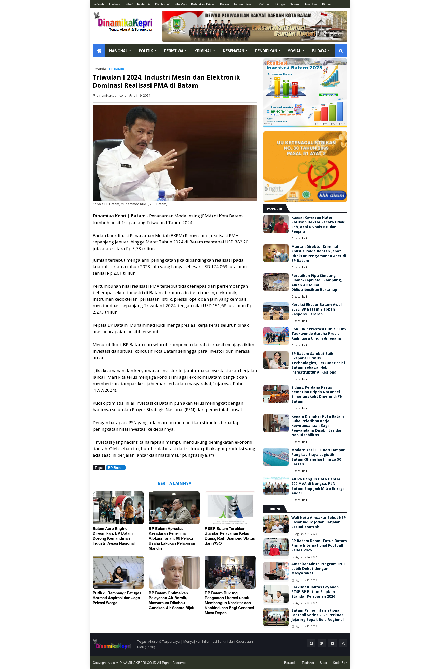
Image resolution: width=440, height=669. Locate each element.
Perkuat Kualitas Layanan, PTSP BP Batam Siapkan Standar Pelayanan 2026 (315, 592)
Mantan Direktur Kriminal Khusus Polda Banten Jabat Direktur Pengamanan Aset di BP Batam (318, 253)
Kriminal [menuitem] (203, 50)
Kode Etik (143, 4)
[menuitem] (99, 50)
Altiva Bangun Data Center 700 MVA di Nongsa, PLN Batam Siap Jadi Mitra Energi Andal (317, 486)
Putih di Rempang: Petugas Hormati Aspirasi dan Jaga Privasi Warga (117, 598)
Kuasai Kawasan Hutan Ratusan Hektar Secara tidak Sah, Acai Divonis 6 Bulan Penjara (318, 224)
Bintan (326, 4)
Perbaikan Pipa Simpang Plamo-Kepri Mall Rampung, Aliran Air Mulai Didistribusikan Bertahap (316, 282)
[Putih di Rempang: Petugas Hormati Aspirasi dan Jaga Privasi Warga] (118, 572)
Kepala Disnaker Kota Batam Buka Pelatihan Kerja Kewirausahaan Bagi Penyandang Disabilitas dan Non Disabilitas (317, 425)
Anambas (311, 4)
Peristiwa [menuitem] (173, 50)
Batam (224, 4)
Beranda (99, 4)
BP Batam (116, 68)
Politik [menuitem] (146, 50)
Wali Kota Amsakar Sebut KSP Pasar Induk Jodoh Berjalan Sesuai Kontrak (318, 522)
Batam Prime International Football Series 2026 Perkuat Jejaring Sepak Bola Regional (317, 615)
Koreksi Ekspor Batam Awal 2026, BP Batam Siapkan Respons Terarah (316, 309)
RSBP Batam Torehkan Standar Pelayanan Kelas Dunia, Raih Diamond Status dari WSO (230, 536)
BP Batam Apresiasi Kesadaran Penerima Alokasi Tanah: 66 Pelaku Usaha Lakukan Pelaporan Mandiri (172, 538)
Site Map (180, 4)
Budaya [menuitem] (319, 50)
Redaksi (115, 4)
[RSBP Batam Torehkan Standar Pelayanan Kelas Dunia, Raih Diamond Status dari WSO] (230, 507)
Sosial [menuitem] (294, 50)
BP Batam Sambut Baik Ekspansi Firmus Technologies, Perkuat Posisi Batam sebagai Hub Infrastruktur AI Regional (318, 363)
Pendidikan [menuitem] (266, 50)
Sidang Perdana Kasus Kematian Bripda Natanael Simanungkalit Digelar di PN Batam (317, 394)
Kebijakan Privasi (203, 4)
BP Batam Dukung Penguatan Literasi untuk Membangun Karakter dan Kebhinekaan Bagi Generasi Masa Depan (229, 602)
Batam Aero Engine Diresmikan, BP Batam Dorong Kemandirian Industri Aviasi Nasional (114, 536)
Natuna (295, 4)
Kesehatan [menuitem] (233, 50)
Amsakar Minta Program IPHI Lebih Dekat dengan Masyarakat (318, 568)
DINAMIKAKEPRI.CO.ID (138, 662)
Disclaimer (162, 4)
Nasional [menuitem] (118, 50)
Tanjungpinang (243, 4)
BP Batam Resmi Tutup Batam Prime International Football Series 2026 (319, 545)
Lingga (280, 4)
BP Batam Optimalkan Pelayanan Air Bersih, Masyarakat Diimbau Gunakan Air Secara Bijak (171, 600)
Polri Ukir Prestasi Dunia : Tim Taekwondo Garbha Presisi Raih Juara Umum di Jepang (318, 334)
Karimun (265, 4)
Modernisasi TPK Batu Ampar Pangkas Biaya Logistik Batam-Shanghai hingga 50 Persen (318, 457)
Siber (129, 4)
